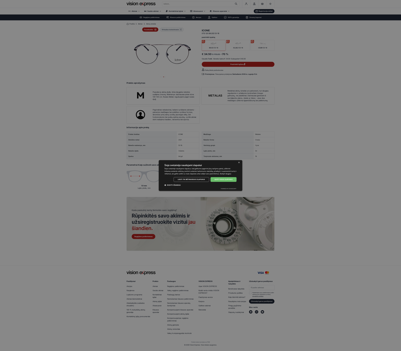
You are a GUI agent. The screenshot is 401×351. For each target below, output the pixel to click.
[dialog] (200, 175)
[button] (172, 185)
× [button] (239, 162)
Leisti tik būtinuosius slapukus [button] (191, 179)
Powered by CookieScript (228, 188)
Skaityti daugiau (225, 174)
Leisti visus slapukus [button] (223, 179)
